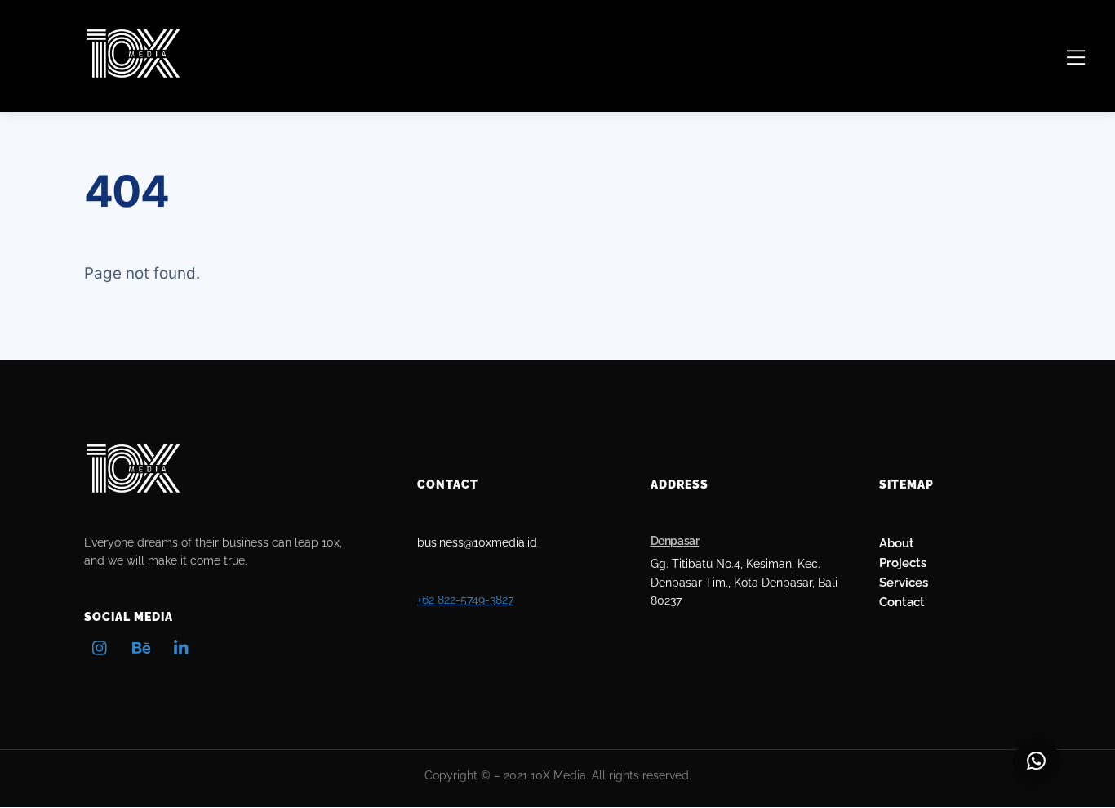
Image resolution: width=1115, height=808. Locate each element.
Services (903, 581)
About (896, 542)
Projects (902, 562)
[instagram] (100, 645)
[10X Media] (133, 72)
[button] (1036, 760)
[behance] (141, 645)
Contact (902, 601)
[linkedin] (182, 645)
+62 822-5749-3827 (465, 599)
